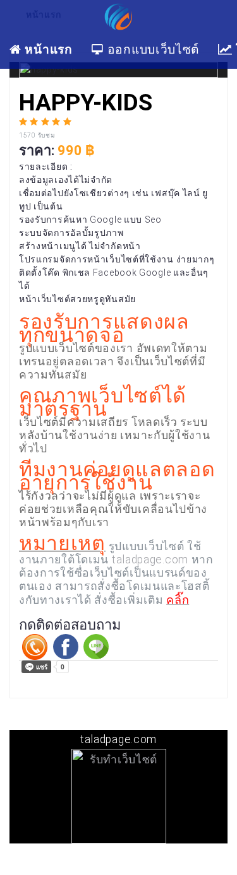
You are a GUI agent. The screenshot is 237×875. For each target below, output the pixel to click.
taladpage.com (150, 559)
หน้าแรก (47, 49)
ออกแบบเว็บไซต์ (151, 49)
